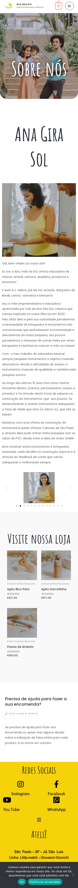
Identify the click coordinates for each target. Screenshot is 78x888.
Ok (22, 881)
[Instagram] (20, 784)
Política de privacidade (45, 881)
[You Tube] (7, 799)
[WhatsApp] (56, 799)
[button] (6, 487)
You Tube (11, 809)
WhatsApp (56, 809)
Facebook (56, 793)
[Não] (73, 875)
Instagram (20, 793)
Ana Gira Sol (24, 4)
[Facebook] (56, 784)
